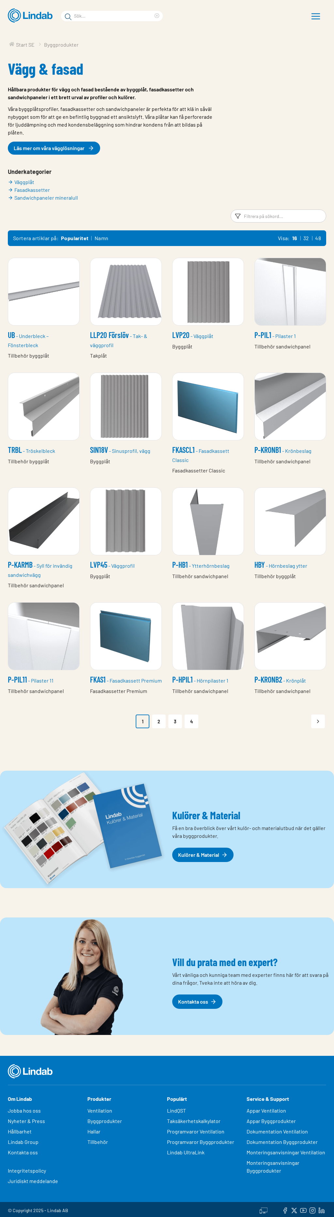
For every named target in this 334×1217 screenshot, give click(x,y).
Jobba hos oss (24, 1110)
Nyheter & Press (26, 1121)
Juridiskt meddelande (33, 1181)
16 (294, 238)
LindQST (176, 1110)
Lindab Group (23, 1142)
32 (306, 238)
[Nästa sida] (318, 721)
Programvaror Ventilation (195, 1131)
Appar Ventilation (266, 1110)
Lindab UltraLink (186, 1152)
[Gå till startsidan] (32, 15)
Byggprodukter (104, 1121)
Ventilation (99, 1110)
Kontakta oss (23, 1152)
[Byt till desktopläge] (263, 1209)
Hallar (93, 1131)
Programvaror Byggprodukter (200, 1142)
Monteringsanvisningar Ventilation (286, 1152)
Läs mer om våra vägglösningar (49, 148)
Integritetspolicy (27, 1170)
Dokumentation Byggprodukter (282, 1142)
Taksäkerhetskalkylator (193, 1121)
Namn (102, 238)
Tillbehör (97, 1142)
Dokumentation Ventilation (277, 1131)
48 (318, 238)
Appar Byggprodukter (271, 1121)
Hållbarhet (20, 1131)
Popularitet (74, 238)
